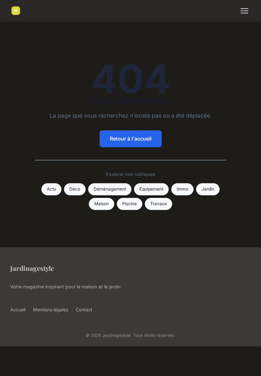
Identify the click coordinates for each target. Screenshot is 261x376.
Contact (84, 309)
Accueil (17, 309)
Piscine (129, 203)
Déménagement (110, 189)
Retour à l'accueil (131, 138)
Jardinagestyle (32, 268)
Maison (101, 203)
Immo (182, 189)
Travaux (158, 203)
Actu (51, 189)
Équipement (151, 189)
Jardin (207, 189)
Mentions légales (50, 309)
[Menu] (244, 11)
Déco (74, 189)
